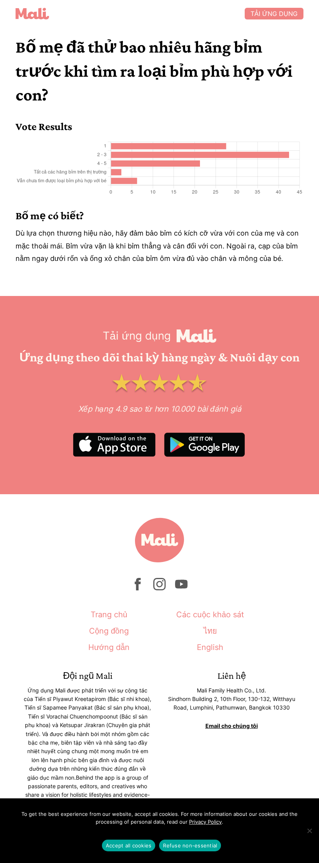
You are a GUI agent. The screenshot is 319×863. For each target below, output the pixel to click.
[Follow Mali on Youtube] (181, 588)
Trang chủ (109, 614)
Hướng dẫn (109, 647)
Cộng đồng (109, 631)
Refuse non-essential (190, 845)
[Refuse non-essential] (309, 831)
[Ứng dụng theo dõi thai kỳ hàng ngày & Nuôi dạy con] (130, 13)
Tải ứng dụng (274, 14)
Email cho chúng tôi (231, 725)
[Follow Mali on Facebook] (137, 588)
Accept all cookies (129, 845)
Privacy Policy (205, 822)
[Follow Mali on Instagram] (159, 588)
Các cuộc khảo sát (210, 614)
